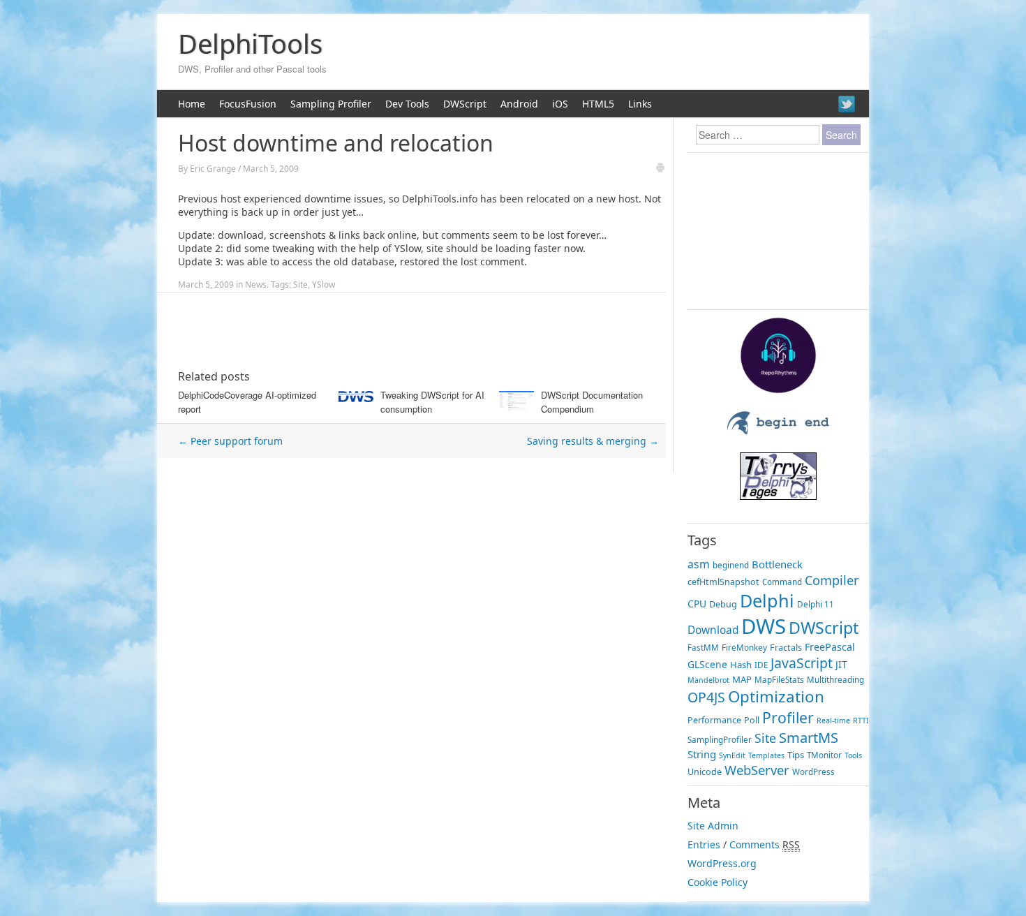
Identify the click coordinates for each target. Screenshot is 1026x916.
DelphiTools (250, 43)
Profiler (788, 717)
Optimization (776, 696)
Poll (751, 720)
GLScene (707, 664)
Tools (853, 755)
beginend (731, 565)
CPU (696, 603)
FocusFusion (247, 103)
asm (698, 564)
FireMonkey (744, 647)
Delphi (767, 600)
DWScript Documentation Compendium (592, 401)
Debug (723, 604)
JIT (841, 664)
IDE (761, 665)
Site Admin (712, 825)
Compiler (831, 580)
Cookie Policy (717, 882)
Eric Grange (213, 169)
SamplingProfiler (719, 739)
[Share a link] (846, 104)
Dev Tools (407, 103)
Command (782, 582)
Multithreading (835, 679)
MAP (742, 679)
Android (519, 103)
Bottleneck (777, 564)
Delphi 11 (815, 604)
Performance (714, 720)
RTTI (861, 720)
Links (640, 103)
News (256, 284)
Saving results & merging (593, 441)
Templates (766, 755)
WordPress (813, 772)
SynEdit (732, 755)
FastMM (703, 647)
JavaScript (802, 662)
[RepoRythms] (778, 390)
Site (300, 284)
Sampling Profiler (330, 103)
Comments (754, 844)
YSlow (323, 284)
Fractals (786, 647)
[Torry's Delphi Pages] (778, 496)
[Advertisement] (604, 52)
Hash (741, 664)
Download (712, 630)
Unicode (704, 772)
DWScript (464, 103)
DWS (763, 626)
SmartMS (808, 737)
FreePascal (830, 646)
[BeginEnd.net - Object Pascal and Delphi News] (778, 432)
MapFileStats (779, 679)
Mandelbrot (708, 680)
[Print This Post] (660, 170)
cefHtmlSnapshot (723, 582)
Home (191, 103)
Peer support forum (230, 441)
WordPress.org (722, 863)
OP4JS (706, 697)
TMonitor (824, 755)
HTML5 (598, 103)
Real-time (833, 720)
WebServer (756, 769)
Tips (795, 754)
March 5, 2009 (271, 169)
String (701, 754)
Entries (703, 844)
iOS (560, 103)
